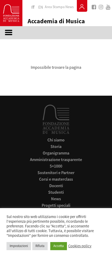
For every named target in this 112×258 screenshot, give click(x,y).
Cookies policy (79, 246)
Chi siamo (56, 139)
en (40, 7)
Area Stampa (55, 7)
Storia (56, 146)
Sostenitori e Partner (56, 172)
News (69, 7)
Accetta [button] (58, 246)
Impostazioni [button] (19, 246)
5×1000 (56, 166)
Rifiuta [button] (40, 246)
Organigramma (56, 153)
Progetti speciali (56, 205)
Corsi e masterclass (56, 179)
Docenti (56, 185)
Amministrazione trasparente (56, 159)
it (33, 7)
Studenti (56, 192)
